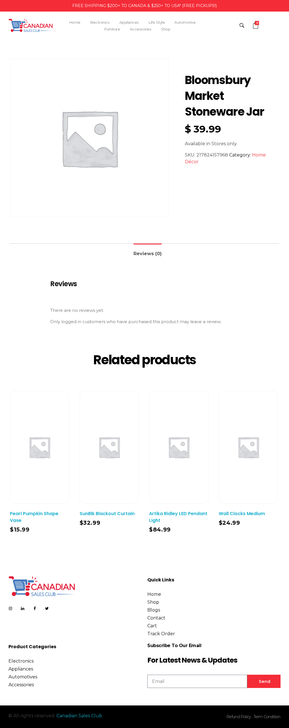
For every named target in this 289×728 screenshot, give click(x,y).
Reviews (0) (147, 253)
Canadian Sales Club (79, 715)
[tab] (147, 251)
